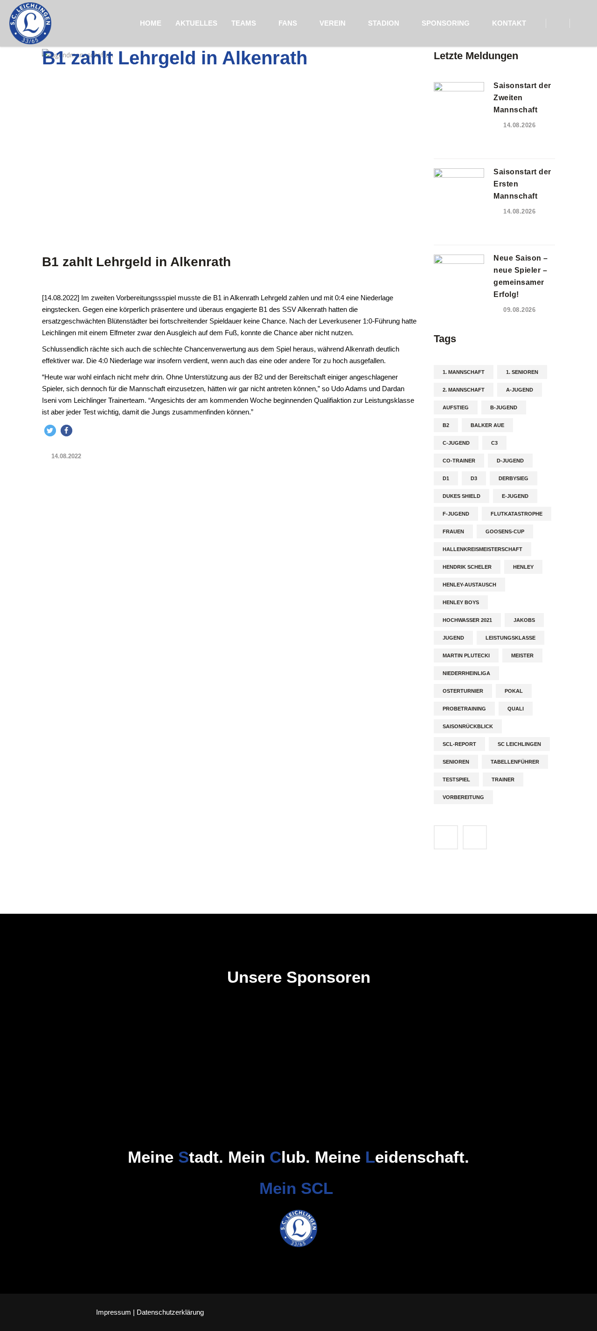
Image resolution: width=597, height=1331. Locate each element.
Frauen (453, 531)
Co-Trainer (459, 460)
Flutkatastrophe (516, 514)
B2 (446, 425)
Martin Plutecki (466, 655)
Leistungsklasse (510, 638)
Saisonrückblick (468, 726)
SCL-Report (459, 744)
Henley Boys (461, 602)
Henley (523, 567)
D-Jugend (510, 460)
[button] (50, 430)
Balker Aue (487, 425)
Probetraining (464, 708)
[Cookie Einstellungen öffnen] (20, 1319)
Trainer (503, 779)
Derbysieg (513, 478)
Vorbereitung (463, 797)
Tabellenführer (515, 762)
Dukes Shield (461, 496)
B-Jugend (503, 407)
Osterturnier (463, 691)
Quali (515, 708)
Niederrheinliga (466, 673)
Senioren (456, 762)
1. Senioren (522, 372)
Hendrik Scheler (467, 567)
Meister (522, 655)
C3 (494, 443)
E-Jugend (515, 496)
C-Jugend (456, 443)
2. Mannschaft (464, 390)
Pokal (514, 691)
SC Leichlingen (519, 744)
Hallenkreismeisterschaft (482, 549)
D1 (446, 478)
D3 (474, 478)
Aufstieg (456, 407)
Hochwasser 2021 (467, 620)
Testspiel (456, 779)
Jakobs (524, 620)
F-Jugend (456, 514)
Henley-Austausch (469, 584)
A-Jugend (519, 390)
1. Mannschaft (464, 372)
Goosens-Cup (505, 531)
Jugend (453, 638)
